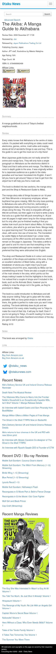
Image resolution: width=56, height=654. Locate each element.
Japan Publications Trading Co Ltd (27, 43)
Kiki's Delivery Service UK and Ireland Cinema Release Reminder (27, 386)
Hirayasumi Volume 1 (11, 600)
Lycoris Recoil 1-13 (10, 482)
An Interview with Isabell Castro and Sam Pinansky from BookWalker (27, 409)
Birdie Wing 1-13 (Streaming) (15, 472)
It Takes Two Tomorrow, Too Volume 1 (19, 634)
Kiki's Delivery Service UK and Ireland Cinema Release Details (27, 426)
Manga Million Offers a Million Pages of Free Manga (25, 415)
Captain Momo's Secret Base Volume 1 (20, 613)
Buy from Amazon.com (12, 355)
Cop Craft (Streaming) (12, 505)
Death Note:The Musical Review (16, 392)
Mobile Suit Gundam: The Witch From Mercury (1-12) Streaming (26, 466)
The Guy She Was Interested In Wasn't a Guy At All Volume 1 (25, 590)
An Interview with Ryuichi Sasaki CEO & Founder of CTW (28, 447)
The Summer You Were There (16, 639)
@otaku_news (18, 365)
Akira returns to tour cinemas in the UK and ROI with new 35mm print (26, 434)
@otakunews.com (20, 372)
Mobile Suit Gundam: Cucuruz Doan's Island (22, 460)
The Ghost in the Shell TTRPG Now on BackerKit (24, 419)
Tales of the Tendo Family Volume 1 (18, 630)
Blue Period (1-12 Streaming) (15, 477)
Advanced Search (12, 19)
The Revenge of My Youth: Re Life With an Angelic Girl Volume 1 (27, 607)
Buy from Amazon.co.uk (13, 358)
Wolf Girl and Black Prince (14, 501)
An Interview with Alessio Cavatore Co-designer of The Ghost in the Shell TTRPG (27, 441)
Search (47, 14)
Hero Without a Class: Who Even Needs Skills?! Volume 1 (27, 624)
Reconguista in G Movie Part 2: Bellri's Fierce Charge (26, 491)
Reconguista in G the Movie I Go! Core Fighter (23, 496)
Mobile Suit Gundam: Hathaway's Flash (20, 487)
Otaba (30, 338)
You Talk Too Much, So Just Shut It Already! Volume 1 (26, 596)
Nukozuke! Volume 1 (11, 617)
